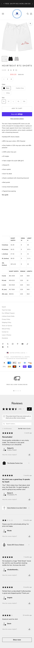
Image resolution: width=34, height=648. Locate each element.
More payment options (17, 119)
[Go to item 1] (4, 58)
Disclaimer (5, 338)
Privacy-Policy (6, 319)
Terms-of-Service (7, 326)
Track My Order (6, 310)
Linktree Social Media (8, 316)
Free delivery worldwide (17, 384)
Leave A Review (6, 335)
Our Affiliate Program (8, 313)
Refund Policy (6, 329)
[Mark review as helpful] (29, 454)
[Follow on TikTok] (27, 344)
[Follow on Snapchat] (3, 347)
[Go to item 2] (10, 58)
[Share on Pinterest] (13, 70)
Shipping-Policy (6, 322)
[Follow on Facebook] (3, 344)
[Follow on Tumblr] (8, 347)
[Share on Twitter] (11, 70)
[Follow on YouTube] (22, 344)
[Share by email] (16, 70)
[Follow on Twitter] (8, 344)
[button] (23, 409)
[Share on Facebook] (8, 70)
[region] (17, 381)
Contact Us (5, 332)
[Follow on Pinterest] (18, 344)
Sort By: (20, 428)
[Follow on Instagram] (13, 344)
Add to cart (17, 108)
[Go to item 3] (16, 58)
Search (4, 307)
